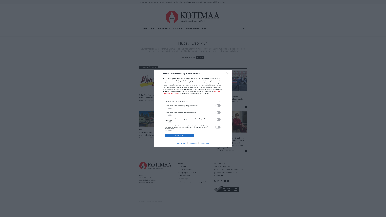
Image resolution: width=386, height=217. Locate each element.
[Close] (228, 74)
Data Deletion (181, 143)
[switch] (218, 105)
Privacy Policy (204, 143)
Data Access (193, 143)
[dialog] (193, 108)
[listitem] (193, 101)
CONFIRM (179, 135)
